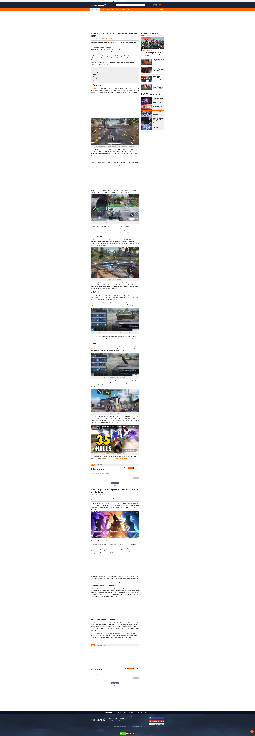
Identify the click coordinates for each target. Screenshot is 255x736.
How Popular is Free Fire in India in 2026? (158, 60)
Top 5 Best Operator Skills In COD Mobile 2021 (101, 47)
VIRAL (108, 9)
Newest (130, 468)
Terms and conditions (133, 718)
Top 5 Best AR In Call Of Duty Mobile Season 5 (115, 458)
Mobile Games (109, 38)
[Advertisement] (115, 21)
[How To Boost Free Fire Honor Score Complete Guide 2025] (146, 127)
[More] (133, 9)
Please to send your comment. (101, 473)
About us (130, 716)
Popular (136, 468)
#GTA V (100, 1)
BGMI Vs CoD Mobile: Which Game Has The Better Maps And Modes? (106, 49)
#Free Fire (106, 1)
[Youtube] (156, 5)
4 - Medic (94, 74)
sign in (97, 473)
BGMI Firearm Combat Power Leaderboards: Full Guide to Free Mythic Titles (158, 120)
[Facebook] (154, 5)
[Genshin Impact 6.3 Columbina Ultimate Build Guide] (146, 114)
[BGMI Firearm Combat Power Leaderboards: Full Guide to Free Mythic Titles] (146, 120)
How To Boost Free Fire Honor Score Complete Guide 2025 (158, 126)
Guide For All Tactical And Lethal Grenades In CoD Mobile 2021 (115, 233)
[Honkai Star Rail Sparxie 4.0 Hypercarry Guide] (146, 107)
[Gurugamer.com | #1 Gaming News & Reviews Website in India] (98, 5)
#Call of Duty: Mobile (102, 464)
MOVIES (129, 9)
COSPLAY (122, 9)
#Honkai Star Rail (121, 1)
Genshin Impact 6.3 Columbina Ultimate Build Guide (157, 113)
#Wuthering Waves (112, 1)
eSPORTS (103, 9)
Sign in (162, 4)
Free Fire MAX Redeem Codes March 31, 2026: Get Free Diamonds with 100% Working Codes (158, 100)
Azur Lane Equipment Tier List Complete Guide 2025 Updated (158, 69)
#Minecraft (96, 1)
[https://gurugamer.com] (98, 719)
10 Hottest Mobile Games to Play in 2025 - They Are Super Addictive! (152, 54)
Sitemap (130, 721)
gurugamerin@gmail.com (115, 720)
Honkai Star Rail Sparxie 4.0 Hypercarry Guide (158, 105)
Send (136, 477)
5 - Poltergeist (95, 72)
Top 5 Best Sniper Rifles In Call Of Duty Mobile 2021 (103, 51)
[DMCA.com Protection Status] (127, 734)
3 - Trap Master (95, 76)
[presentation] (95, 465)
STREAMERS (115, 9)
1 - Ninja (94, 81)
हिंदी (161, 9)
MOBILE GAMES (95, 9)
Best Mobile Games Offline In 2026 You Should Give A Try (157, 78)
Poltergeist (95, 88)
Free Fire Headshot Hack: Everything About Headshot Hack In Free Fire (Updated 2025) (158, 86)
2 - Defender (95, 78)
